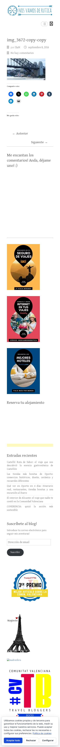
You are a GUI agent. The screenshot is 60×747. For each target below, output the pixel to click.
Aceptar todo (13, 740)
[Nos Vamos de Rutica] (30, 9)
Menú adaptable (51, 23)
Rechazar (31, 740)
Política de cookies (42, 733)
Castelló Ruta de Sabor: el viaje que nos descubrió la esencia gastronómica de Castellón (30, 466)
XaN (17, 47)
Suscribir (15, 552)
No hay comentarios (22, 53)
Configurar (48, 740)
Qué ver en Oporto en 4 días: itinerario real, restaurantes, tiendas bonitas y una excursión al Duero (30, 489)
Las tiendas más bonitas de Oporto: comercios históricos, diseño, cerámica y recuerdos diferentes (30, 477)
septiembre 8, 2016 (38, 47)
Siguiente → (39, 142)
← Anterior (20, 133)
